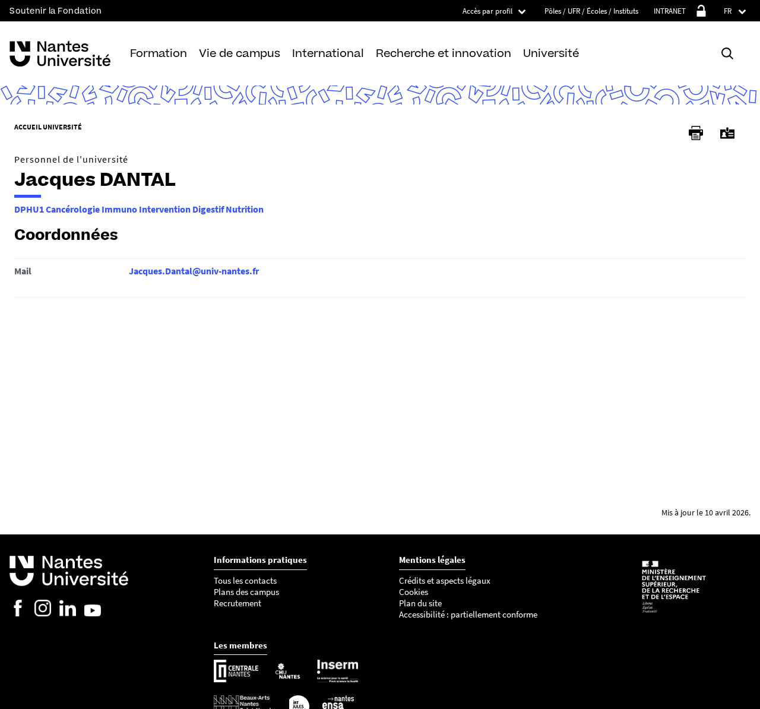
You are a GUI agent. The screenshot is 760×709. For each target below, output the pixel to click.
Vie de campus (239, 53)
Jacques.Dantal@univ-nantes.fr (194, 271)
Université (551, 53)
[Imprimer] (695, 133)
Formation (158, 53)
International (328, 53)
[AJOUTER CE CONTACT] (727, 133)
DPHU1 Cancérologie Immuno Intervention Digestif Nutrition (139, 209)
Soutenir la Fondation (56, 11)
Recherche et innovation (443, 53)
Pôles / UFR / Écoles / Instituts (591, 11)
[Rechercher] (727, 53)
